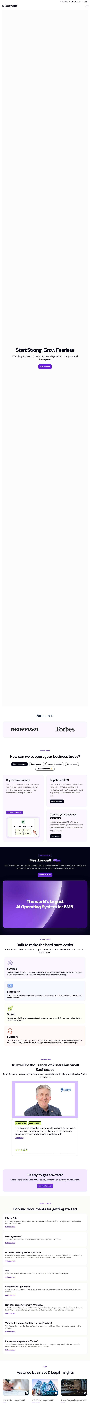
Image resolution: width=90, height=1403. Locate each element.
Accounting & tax (55, 764)
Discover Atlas (45, 875)
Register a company (14, 812)
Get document (10, 1227)
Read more (19, 1143)
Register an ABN (56, 801)
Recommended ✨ (45, 769)
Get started (45, 366)
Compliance (72, 764)
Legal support (36, 764)
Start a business (19, 764)
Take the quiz (55, 836)
